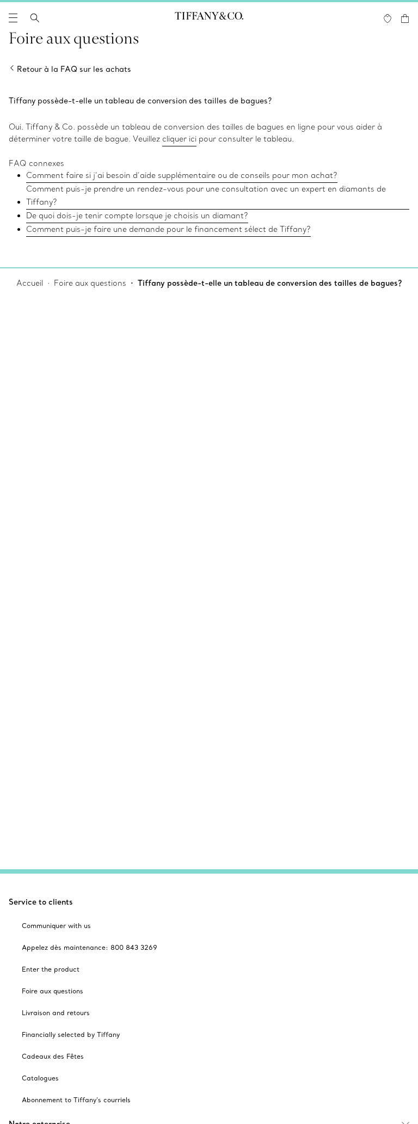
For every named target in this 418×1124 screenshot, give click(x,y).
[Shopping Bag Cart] (405, 18)
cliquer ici (179, 139)
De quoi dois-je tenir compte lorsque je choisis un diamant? (137, 215)
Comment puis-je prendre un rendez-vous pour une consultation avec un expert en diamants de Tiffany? (206, 195)
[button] (13, 18)
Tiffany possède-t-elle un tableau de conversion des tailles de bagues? (270, 283)
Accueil (29, 283)
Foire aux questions (90, 283)
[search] (34, 18)
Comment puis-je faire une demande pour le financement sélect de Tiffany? (168, 229)
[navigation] (13, 18)
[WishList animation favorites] (387, 18)
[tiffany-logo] (209, 18)
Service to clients (41, 902)
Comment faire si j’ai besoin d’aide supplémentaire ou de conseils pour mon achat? (181, 175)
